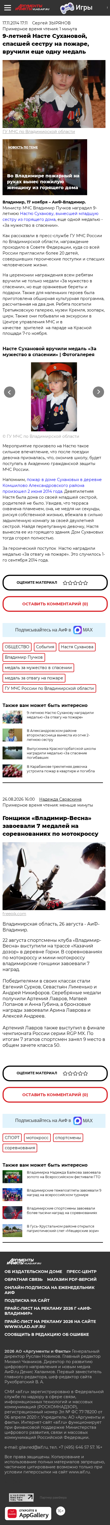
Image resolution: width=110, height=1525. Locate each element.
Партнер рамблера (53, 1497)
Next (98, 392)
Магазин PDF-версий (72, 1279)
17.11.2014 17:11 (15, 23)
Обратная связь (24, 1279)
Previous (9, 392)
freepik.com (14, 913)
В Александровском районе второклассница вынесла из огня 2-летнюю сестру (58, 735)
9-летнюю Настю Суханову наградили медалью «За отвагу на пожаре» (60, 715)
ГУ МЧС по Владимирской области (39, 131)
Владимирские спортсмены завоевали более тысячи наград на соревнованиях (62, 1210)
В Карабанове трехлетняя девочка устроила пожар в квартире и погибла (61, 768)
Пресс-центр (81, 1271)
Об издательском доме (33, 1271)
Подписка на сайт (27, 1300)
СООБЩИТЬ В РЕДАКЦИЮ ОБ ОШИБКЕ (47, 1334)
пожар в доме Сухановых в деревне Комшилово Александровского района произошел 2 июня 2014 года (52, 485)
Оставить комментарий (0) (55, 603)
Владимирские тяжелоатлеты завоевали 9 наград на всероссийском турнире (64, 1192)
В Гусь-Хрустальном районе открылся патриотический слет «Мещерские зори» (63, 1228)
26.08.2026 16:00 (19, 799)
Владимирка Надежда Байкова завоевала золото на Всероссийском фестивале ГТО (64, 1174)
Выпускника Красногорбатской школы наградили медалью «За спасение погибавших (61, 753)
